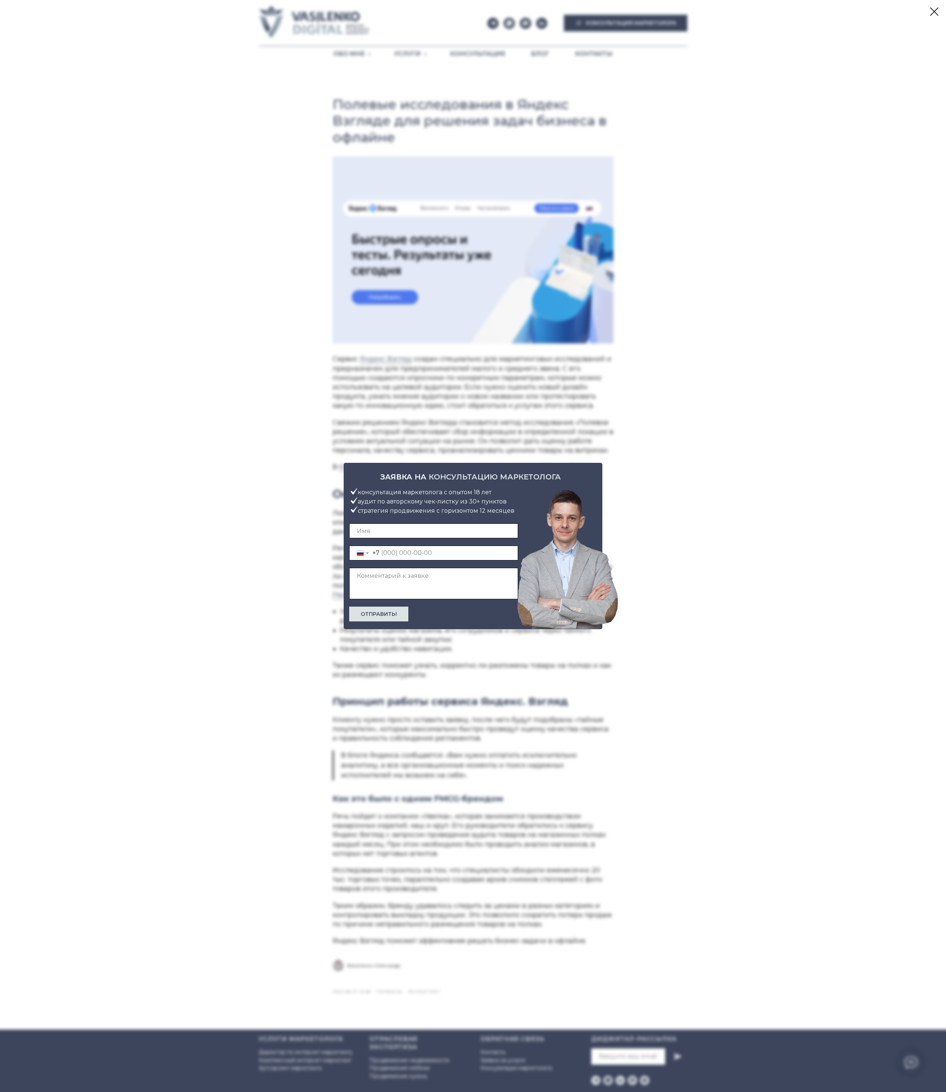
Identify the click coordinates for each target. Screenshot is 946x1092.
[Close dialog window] (934, 12)
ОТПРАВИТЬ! (379, 614)
